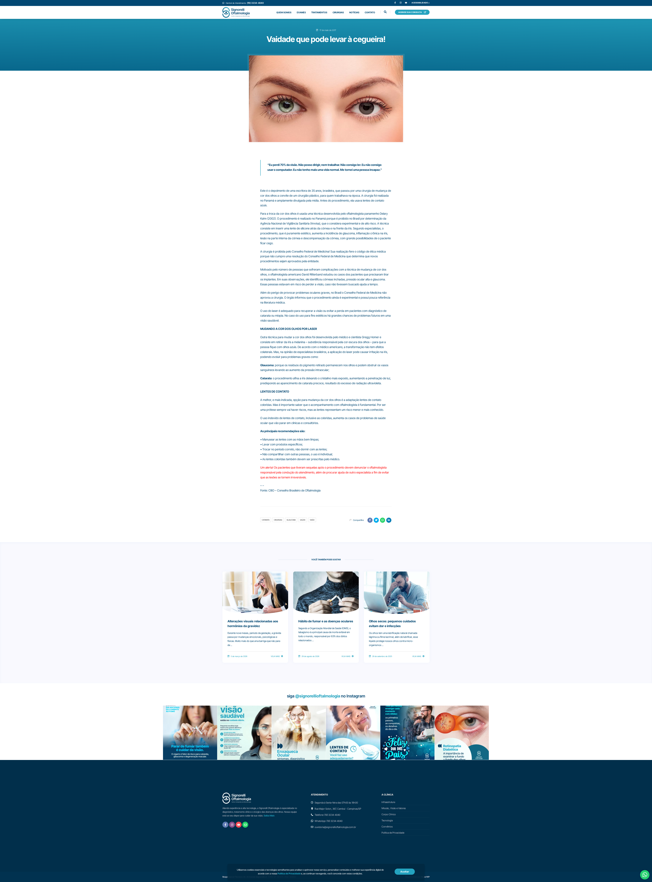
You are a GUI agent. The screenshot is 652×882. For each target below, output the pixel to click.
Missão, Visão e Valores (394, 808)
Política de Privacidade (393, 832)
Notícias (354, 12)
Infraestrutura (388, 802)
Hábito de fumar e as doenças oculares (325, 621)
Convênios (387, 826)
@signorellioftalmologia (317, 696)
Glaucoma (291, 520)
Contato (370, 12)
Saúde (302, 520)
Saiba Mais (269, 815)
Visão (312, 520)
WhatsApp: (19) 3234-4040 (328, 820)
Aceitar (404, 871)
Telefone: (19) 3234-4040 (327, 814)
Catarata (265, 520)
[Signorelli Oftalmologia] (236, 12)
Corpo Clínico (389, 814)
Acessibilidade (420, 3)
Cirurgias (338, 12)
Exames (301, 12)
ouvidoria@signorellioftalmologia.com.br (335, 827)
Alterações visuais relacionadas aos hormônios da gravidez (253, 623)
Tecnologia (387, 820)
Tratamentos (319, 12)
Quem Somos (283, 12)
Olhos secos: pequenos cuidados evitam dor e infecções (392, 623)
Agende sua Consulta (410, 12)
